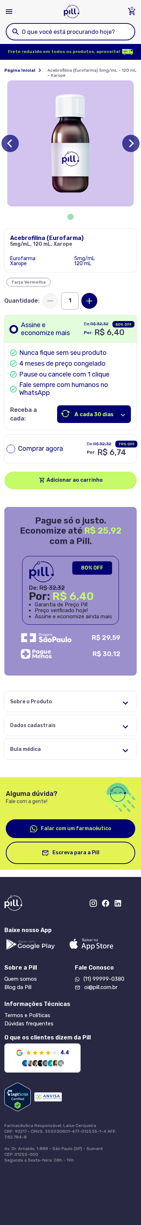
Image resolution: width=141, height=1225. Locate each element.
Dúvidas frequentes (29, 1023)
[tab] (71, 217)
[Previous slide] (10, 143)
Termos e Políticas (27, 1015)
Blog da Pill (17, 987)
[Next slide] (131, 143)
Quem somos (20, 979)
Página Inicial (19, 70)
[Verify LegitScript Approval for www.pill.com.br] (17, 1097)
